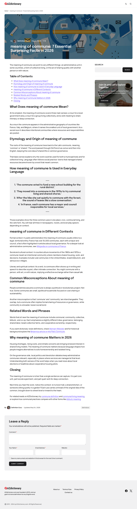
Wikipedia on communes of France (51, 246)
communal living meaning (73, 396)
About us (56, 489)
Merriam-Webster (56, 328)
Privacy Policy (79, 489)
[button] (126, 4)
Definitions (85, 408)
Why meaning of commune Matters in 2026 (32, 98)
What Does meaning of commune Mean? (31, 81)
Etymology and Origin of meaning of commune (33, 84)
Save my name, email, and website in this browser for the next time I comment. (37, 458)
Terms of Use (67, 489)
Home (6, 11)
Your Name (13, 448)
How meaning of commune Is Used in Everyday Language (38, 86)
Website (64, 448)
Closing (17, 100)
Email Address (40, 448)
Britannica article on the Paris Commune (48, 331)
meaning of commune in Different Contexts (32, 89)
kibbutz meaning (73, 399)
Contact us (68, 492)
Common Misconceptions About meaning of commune (37, 92)
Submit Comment (17, 464)
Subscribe (104, 100)
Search (99, 65)
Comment (13, 432)
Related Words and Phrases (25, 95)
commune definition (50, 396)
